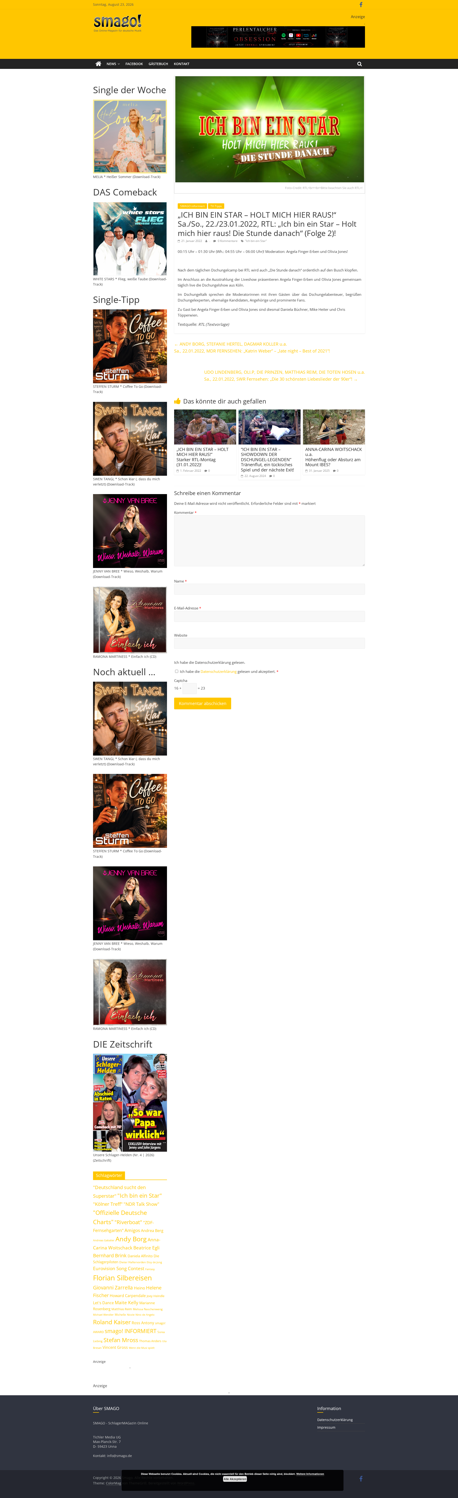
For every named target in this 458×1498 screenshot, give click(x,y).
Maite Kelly (126, 1302)
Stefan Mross (121, 1340)
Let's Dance (103, 1302)
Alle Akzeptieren (235, 1479)
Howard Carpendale (128, 1295)
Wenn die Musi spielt (142, 1348)
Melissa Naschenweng (148, 1309)
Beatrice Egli (146, 1247)
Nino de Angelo (145, 1314)
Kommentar (185, 512)
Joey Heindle (155, 1296)
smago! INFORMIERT (130, 1331)
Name (180, 581)
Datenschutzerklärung (219, 671)
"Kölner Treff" (108, 1204)
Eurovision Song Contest (118, 1268)
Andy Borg (131, 1238)
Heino (139, 1288)
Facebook (134, 63)
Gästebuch (158, 63)
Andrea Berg (152, 1230)
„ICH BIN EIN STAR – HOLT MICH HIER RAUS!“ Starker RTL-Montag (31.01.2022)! (203, 457)
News (111, 63)
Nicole (131, 1314)
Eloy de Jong (154, 1262)
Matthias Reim (121, 1309)
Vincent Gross (115, 1347)
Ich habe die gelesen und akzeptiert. (229, 671)
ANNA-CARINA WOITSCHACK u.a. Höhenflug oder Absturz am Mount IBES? (333, 457)
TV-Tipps (216, 206)
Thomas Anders (150, 1341)
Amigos (132, 1230)
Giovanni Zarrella (113, 1287)
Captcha (180, 680)
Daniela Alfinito (140, 1255)
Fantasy (150, 1269)
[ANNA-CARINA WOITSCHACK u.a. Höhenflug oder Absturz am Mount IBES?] (334, 412)
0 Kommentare (227, 241)
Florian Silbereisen (122, 1278)
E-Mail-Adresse (187, 608)
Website (180, 635)
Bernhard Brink (110, 1255)
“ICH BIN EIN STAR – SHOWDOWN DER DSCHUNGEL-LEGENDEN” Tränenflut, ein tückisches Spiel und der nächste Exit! (267, 459)
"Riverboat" (128, 1222)
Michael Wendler (103, 1314)
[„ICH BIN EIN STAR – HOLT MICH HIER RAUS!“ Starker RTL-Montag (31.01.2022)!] (205, 412)
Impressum (326, 1427)
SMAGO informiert (192, 206)
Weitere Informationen (310, 1474)
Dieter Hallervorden (132, 1262)
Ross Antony (143, 1322)
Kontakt (181, 63)
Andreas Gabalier (103, 1240)
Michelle (120, 1315)
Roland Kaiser (112, 1322)
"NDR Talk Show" (141, 1204)
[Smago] (98, 64)
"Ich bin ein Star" (256, 241)
